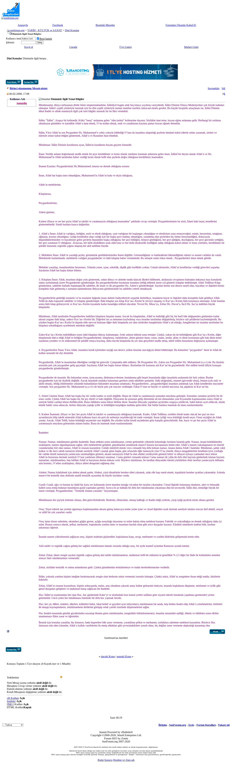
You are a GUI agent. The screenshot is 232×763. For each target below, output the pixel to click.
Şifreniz (10, 42)
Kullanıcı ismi (13, 38)
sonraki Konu (124, 656)
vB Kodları (13, 698)
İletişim (162, 725)
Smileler (11, 701)
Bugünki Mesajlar (105, 25)
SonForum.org (177, 725)
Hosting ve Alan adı (124, 760)
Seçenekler (213, 88)
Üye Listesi (125, 47)
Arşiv (191, 725)
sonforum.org (17, 30)
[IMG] (10, 704)
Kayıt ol (28, 47)
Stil (223, 88)
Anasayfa (23, 25)
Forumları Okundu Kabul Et (181, 25)
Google (73, 47)
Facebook (57, 25)
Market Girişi (191, 47)
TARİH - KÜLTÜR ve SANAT (44, 30)
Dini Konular (72, 30)
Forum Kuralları (206, 725)
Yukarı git (224, 725)
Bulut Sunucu (105, 760)
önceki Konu (108, 656)
